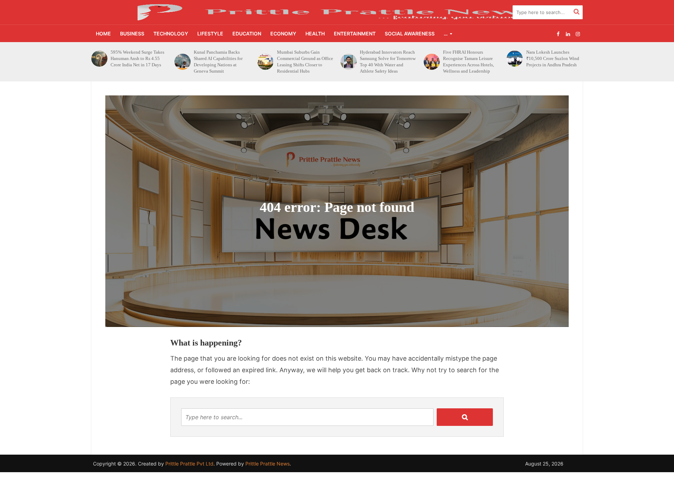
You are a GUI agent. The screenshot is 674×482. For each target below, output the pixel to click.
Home (103, 33)
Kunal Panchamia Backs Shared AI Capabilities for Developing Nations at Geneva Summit (135, 61)
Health (315, 33)
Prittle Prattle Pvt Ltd (189, 464)
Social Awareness (410, 33)
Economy (283, 33)
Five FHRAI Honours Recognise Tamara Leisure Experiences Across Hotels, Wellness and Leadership (385, 61)
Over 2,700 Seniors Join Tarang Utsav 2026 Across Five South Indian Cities (550, 58)
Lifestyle (210, 33)
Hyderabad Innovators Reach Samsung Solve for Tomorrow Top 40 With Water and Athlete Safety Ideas (305, 61)
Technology (170, 33)
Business (132, 33)
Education (246, 33)
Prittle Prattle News (267, 464)
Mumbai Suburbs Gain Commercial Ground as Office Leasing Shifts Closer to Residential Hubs (222, 61)
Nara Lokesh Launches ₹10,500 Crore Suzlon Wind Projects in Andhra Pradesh (469, 58)
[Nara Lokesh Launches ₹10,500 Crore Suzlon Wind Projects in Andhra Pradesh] (432, 59)
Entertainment (355, 33)
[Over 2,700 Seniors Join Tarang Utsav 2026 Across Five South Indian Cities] (514, 59)
